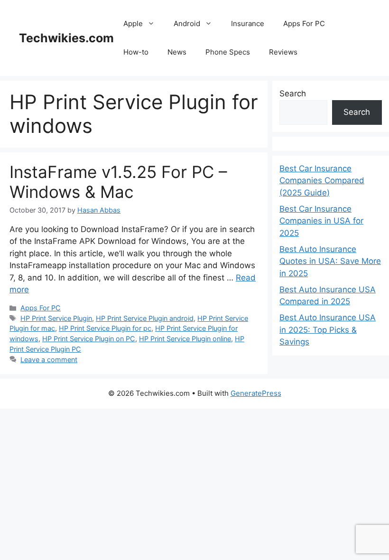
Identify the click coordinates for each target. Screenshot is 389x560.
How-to (135, 51)
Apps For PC (304, 23)
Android (187, 23)
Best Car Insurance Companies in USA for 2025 (321, 221)
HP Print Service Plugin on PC (88, 339)
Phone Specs (227, 51)
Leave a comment (48, 359)
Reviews (283, 51)
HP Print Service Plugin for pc (105, 328)
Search (292, 93)
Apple (133, 23)
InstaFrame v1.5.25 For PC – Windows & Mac (118, 182)
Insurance (247, 23)
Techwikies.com (66, 38)
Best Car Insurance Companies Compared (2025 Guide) (321, 180)
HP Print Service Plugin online (185, 339)
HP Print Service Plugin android (145, 318)
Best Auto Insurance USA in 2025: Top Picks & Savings (327, 329)
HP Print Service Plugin (56, 318)
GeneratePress (256, 393)
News (176, 51)
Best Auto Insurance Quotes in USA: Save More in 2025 (330, 261)
